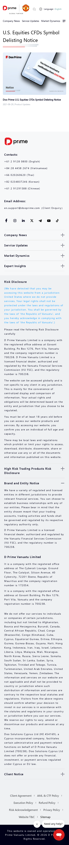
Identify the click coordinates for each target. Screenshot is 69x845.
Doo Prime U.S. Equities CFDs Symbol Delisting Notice (32, 99)
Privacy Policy (51, 810)
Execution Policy (23, 802)
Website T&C (27, 817)
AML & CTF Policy (48, 795)
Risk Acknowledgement (23, 810)
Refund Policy (47, 802)
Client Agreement (20, 795)
